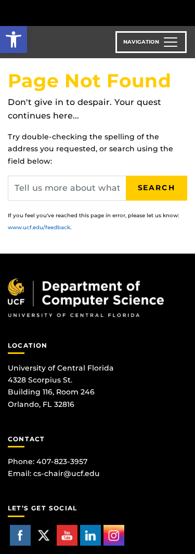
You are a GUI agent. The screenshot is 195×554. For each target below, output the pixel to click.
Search (156, 187)
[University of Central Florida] (79, 13)
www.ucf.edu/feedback (39, 227)
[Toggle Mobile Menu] (184, 12)
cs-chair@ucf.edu (66, 473)
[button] (13, 39)
